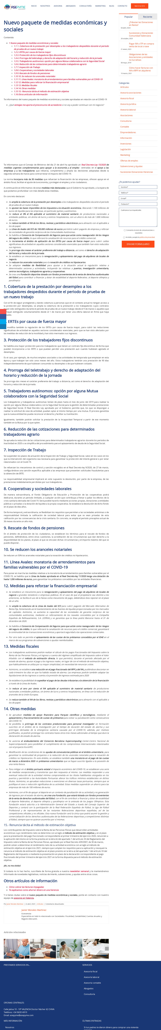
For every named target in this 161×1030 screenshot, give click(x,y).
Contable (124, 126)
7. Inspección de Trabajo (27, 67)
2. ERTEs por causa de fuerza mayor (32, 52)
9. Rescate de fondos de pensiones (32, 73)
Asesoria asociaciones (130, 92)
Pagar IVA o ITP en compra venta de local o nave (141, 45)
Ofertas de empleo (129, 160)
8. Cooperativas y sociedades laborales (34, 70)
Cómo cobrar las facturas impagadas (26, 887)
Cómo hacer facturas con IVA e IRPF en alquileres (141, 69)
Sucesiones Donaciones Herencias (136, 172)
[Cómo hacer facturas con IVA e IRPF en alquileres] (124, 68)
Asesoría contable (92, 982)
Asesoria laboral (128, 109)
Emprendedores (128, 132)
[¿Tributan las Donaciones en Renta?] (124, 22)
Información (126, 138)
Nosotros (9, 1027)
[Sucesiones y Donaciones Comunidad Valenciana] (124, 33)
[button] (152, 5)
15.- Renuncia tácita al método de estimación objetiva (41, 91)
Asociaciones (126, 115)
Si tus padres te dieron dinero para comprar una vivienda (111, 1027)
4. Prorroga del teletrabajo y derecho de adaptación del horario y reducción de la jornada (58, 58)
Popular (128, 16)
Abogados (88, 988)
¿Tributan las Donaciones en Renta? (141, 23)
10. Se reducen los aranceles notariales (34, 76)
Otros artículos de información (30, 94)
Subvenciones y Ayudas (131, 166)
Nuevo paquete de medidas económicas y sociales (33, 43)
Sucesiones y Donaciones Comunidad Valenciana (141, 34)
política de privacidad (147, 237)
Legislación (125, 149)
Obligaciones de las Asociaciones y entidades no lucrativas (141, 57)
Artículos (40, 904)
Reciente (147, 16)
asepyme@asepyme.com (21, 1015)
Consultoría (89, 994)
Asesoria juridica (128, 104)
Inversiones (125, 143)
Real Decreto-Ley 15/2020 (93, 164)
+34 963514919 (20, 1012)
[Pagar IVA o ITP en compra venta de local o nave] (124, 43)
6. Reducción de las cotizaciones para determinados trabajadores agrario (50, 64)
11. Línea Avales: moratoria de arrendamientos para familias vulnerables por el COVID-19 (58, 79)
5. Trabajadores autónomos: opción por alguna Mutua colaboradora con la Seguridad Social (59, 61)
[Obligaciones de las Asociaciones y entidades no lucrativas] (124, 54)
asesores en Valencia (24, 898)
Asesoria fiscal (127, 98)
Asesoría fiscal (90, 971)
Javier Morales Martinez (15, 904)
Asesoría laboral (91, 977)
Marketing (125, 155)
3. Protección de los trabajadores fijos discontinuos (40, 55)
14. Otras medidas (24, 88)
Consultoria (125, 121)
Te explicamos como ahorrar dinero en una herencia (34, 890)
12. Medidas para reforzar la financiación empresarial (41, 82)
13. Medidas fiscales (25, 85)
